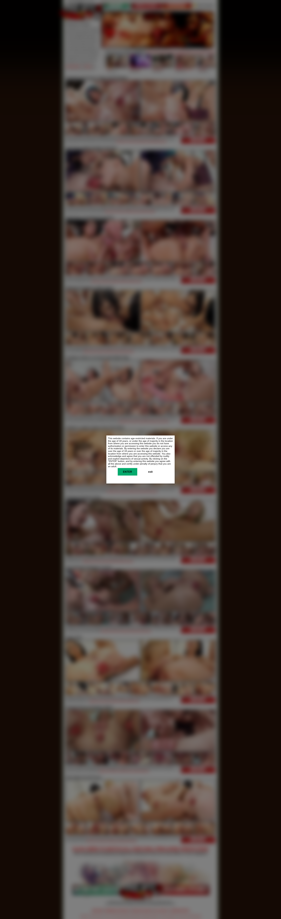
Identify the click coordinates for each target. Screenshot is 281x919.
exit (150, 472)
